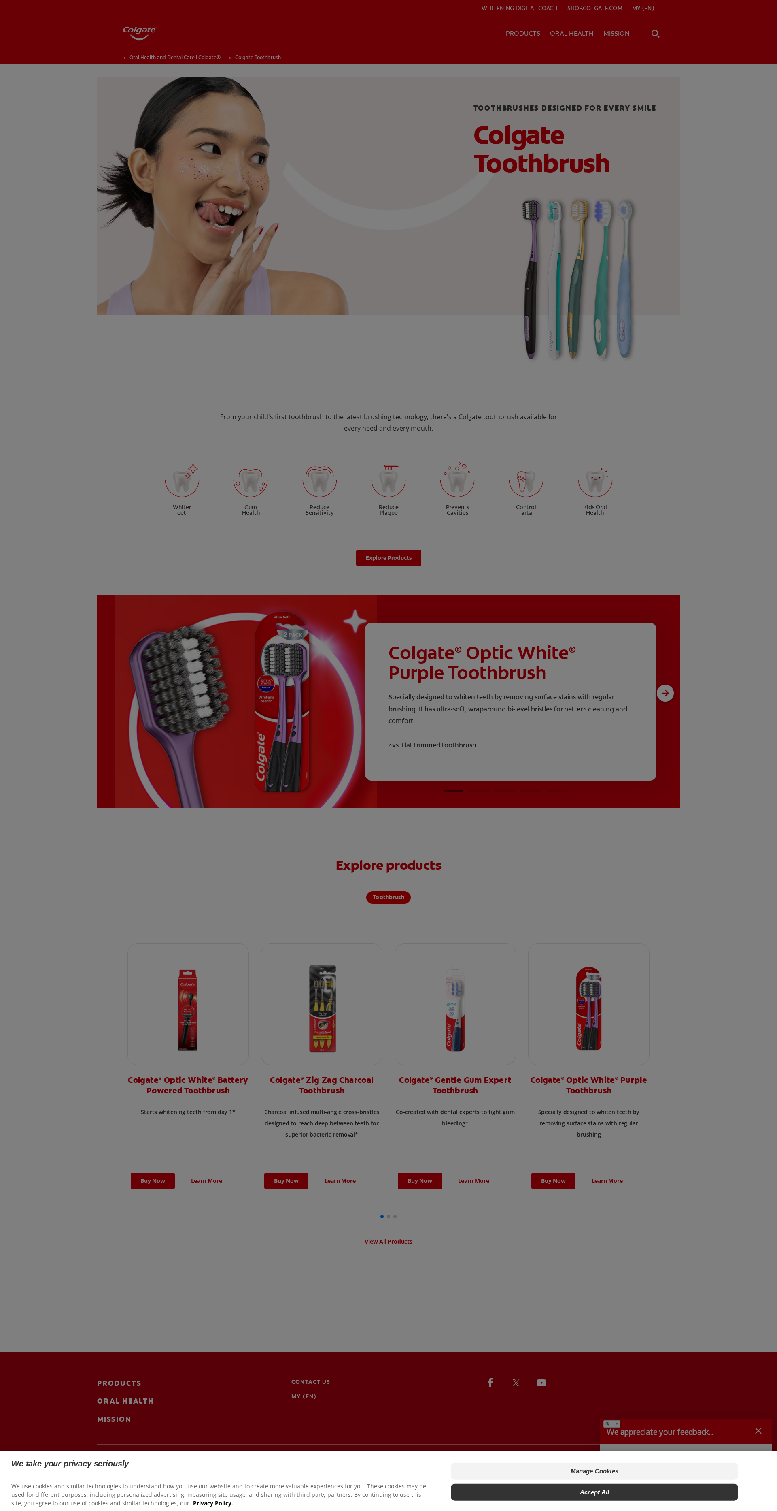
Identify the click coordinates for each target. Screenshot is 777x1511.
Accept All (594, 1492)
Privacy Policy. (213, 1503)
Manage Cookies (594, 1471)
